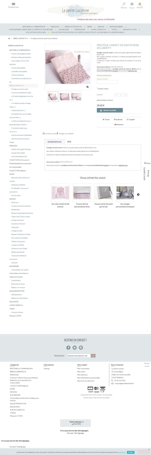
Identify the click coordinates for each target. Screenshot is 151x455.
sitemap (47, 369)
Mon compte (82, 365)
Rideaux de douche (17, 252)
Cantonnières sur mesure (19, 270)
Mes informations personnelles (88, 378)
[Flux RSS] (76, 424)
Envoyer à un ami (51, 133)
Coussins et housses (18, 224)
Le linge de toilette (17, 245)
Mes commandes (83, 369)
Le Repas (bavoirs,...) (18, 110)
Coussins (14, 263)
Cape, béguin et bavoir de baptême (19, 62)
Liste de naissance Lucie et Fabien (19, 140)
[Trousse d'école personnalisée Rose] (82, 192)
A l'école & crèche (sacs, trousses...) (18, 130)
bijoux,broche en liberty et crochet (19, 179)
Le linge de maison (17, 220)
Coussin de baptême (18, 68)
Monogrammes (16, 295)
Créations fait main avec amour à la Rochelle (90, 19)
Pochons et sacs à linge (19, 248)
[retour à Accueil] (9, 38)
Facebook (118, 119)
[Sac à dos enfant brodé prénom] (60, 192)
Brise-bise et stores (18, 284)
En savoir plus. (122, 452)
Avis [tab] (69, 142)
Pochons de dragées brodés (21, 54)
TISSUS (114, 29)
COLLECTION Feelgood (36, 32)
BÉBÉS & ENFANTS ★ (73, 27)
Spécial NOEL (14, 302)
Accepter (130, 452)
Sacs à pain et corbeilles (19, 238)
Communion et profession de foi (20, 80)
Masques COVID (130, 29)
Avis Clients (144, 173)
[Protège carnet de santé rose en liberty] (53, 96)
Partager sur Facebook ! (66, 133)
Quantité (100, 95)
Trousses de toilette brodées (21, 93)
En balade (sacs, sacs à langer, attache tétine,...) (20, 115)
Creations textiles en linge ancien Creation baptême (96, 397)
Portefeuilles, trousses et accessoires (18, 190)
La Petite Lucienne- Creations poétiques (102, 395)
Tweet (107, 119)
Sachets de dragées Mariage (21, 149)
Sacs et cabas (16, 195)
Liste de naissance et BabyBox (21, 135)
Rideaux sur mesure (18, 287)
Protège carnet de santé (19, 89)
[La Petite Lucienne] (75, 11)
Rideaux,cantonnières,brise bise (22, 213)
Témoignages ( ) (76, 422)
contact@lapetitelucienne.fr (124, 383)
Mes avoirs (81, 372)
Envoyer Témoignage (75, 433)
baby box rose (132, 71)
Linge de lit (15, 227)
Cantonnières (16, 280)
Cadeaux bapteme (17, 75)
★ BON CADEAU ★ (98, 29)
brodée (115, 71)
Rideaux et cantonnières (19, 298)
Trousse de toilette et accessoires (17, 257)
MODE (89, 27)
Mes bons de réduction (85, 381)
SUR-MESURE (64, 29)
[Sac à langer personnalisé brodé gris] (125, 192)
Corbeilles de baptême (19, 71)
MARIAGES (55, 27)
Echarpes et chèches (18, 185)
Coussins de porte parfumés (21, 206)
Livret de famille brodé (19, 156)
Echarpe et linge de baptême (21, 57)
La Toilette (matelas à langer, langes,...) (20, 105)
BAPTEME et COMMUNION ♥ (34, 27)
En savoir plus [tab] (54, 142)
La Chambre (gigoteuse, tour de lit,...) (21, 98)
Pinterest (119, 124)
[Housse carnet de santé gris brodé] (103, 192)
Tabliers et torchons (18, 241)
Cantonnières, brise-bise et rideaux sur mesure (31, 29)
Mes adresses (82, 375)
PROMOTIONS (80, 29)
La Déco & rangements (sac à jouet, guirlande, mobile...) (20, 122)
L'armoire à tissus (17, 312)
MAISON (101, 27)
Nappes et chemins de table (20, 234)
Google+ (131, 119)
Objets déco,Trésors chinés (20, 217)
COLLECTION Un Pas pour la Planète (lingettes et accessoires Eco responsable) (87, 32)
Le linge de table (16, 231)
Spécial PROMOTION (16, 291)
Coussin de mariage (18, 153)
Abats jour (15, 202)
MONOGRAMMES (116, 27)
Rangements (15, 209)
